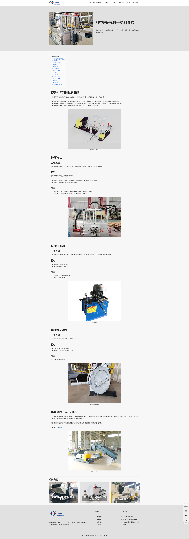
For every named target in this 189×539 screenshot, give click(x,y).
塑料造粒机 (59, 427)
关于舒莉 (121, 3)
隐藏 (57, 56)
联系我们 (128, 3)
